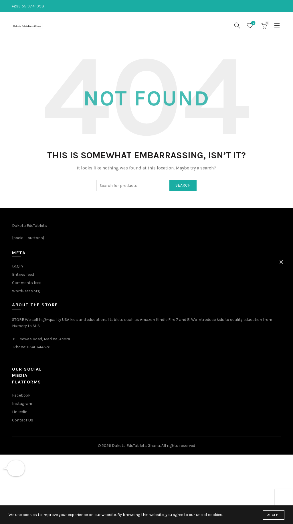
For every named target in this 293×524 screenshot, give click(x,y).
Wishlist (253, 23)
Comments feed (26, 282)
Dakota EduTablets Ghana (136, 445)
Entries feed (23, 274)
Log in (17, 266)
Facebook (21, 395)
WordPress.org (26, 291)
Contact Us (22, 420)
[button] (281, 262)
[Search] (237, 25)
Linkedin (19, 411)
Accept (273, 515)
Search (183, 185)
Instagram (22, 403)
